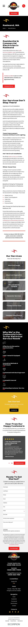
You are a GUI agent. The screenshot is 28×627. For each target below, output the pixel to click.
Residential (14, 599)
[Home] (13, 6)
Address (5, 502)
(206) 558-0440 (14, 565)
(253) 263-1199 (14, 575)
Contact (14, 605)
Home (14, 596)
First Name (5, 487)
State (4, 510)
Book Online (14, 13)
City (4, 506)
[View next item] (12, 463)
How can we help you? (8, 522)
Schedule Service (8, 86)
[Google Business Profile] (10, 612)
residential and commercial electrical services (13, 220)
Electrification (14, 603)
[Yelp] (15, 612)
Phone (4, 494)
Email (4, 498)
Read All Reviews (19, 463)
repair (14, 52)
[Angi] (18, 612)
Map (14, 583)
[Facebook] (12, 612)
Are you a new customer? (8, 518)
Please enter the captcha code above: (11, 531)
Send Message (14, 548)
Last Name (5, 491)
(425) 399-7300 (14, 570)
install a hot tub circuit (13, 156)
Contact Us (14, 410)
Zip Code (5, 514)
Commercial (14, 601)
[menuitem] (7, 620)
